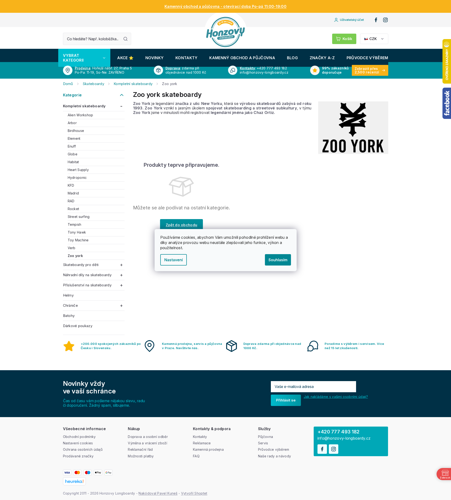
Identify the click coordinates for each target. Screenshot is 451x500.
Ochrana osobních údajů (83, 449)
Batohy (69, 315)
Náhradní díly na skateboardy (87, 275)
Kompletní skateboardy (84, 106)
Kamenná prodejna (208, 449)
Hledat (125, 38)
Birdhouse (76, 131)
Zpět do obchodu (181, 225)
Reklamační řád (140, 449)
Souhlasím (277, 259)
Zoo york (75, 256)
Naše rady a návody (274, 456)
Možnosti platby (141, 456)
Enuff (72, 146)
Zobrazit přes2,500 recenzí (367, 70)
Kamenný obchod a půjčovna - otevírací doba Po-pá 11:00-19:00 (225, 6)
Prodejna (82, 68)
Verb (72, 248)
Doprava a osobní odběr (148, 437)
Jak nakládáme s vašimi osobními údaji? (336, 397)
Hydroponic (77, 178)
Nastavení (173, 259)
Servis (263, 443)
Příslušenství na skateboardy (87, 285)
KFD (71, 185)
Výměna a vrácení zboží (147, 443)
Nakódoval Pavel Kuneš (157, 493)
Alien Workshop (80, 115)
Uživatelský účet (352, 20)
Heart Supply (78, 170)
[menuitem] (84, 58)
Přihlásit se (286, 400)
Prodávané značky (78, 456)
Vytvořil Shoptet (194, 493)
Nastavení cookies (78, 443)
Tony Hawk (77, 232)
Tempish (74, 224)
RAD (71, 201)
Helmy (68, 295)
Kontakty (247, 68)
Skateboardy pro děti (81, 264)
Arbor (72, 123)
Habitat (73, 162)
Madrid (73, 193)
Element (74, 138)
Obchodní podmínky (79, 437)
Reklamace (202, 443)
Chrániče (70, 305)
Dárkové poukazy (78, 326)
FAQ (196, 456)
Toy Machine (78, 240)
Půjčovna (265, 437)
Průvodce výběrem (273, 449)
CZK (373, 38)
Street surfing (79, 217)
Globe (73, 154)
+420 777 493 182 (338, 432)
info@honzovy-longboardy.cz (344, 438)
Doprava (172, 68)
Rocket (73, 209)
